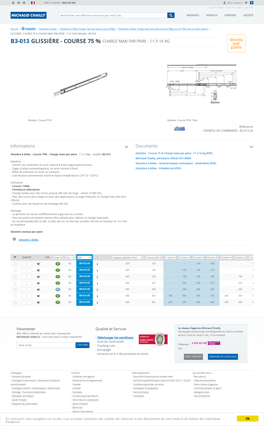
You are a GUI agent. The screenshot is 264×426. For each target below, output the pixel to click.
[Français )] (34, 2)
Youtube (77, 384)
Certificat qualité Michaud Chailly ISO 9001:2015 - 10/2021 (162, 380)
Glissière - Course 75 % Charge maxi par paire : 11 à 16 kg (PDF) (174, 153)
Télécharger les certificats (115, 338)
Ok (248, 418)
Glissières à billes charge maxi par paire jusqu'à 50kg (87, 29)
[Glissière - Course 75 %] (80, 87)
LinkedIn (77, 388)
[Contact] (18, 2)
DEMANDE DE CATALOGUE (223, 356)
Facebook (77, 392)
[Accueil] (13, 2)
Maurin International (83, 411)
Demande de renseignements (87, 380)
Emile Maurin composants (86, 399)
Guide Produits (19, 399)
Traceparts (138, 395)
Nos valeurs (200, 376)
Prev (28, 83)
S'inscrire (82, 344)
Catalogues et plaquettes (145, 388)
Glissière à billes (28, 239)
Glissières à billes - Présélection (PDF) (158, 168)
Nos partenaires (202, 395)
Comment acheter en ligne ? (208, 388)
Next (131, 83)
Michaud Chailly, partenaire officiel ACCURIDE (163, 158)
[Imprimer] (24, 2)
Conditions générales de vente (148, 384)
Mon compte (234, 2)
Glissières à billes (48, 29)
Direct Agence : (60, 2)
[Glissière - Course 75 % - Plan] (202, 87)
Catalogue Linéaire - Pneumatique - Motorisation (36, 388)
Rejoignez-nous (201, 392)
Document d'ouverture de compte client (153, 376)
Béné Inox (77, 407)
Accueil (14, 29)
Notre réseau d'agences (206, 384)
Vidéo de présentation (205, 380)
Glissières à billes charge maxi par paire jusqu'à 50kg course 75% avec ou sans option (163, 29)
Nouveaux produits (21, 376)
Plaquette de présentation (25, 403)
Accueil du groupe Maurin (85, 395)
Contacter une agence (84, 376)
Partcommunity (141, 392)
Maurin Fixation (80, 403)
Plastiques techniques (23, 395)
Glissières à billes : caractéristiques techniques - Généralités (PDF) (176, 163)
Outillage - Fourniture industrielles (29, 392)
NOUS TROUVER (193, 356)
